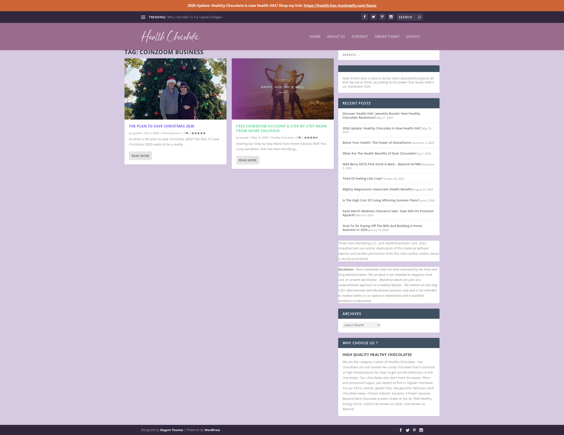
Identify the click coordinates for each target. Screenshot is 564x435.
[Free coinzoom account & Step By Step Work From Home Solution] (283, 89)
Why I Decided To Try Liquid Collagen (194, 17)
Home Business (171, 133)
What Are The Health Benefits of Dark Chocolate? (379, 153)
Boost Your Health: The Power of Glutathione (377, 142)
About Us (336, 37)
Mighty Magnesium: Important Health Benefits (378, 189)
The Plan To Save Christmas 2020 (161, 126)
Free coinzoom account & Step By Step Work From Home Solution (281, 128)
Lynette (136, 133)
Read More (140, 156)
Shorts (413, 37)
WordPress (212, 430)
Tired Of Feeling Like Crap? (362, 178)
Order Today (387, 37)
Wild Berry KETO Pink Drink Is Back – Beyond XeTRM (382, 164)
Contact (360, 37)
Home (315, 37)
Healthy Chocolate (282, 137)
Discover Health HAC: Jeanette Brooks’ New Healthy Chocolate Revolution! (381, 115)
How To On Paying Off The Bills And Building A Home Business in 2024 (382, 228)
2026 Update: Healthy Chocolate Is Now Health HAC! (382, 128)
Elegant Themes (171, 430)
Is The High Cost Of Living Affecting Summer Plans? (381, 200)
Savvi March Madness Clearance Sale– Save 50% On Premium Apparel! (388, 213)
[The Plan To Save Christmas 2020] (175, 89)
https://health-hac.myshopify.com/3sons (340, 5)
